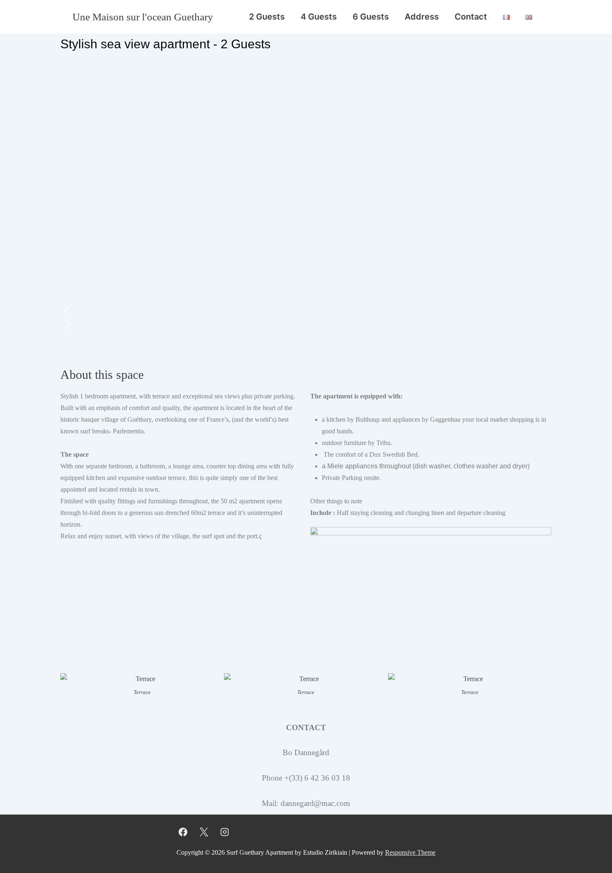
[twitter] (204, 832)
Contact (471, 17)
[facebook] (183, 832)
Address (422, 17)
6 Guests (371, 17)
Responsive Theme (410, 852)
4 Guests (319, 17)
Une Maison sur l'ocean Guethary (142, 16)
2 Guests (267, 17)
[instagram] (225, 832)
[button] (306, 311)
